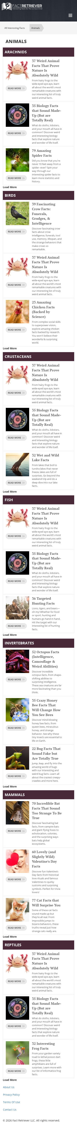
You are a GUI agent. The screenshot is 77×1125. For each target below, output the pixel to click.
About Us (8, 1087)
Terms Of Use (11, 1102)
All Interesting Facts (14, 28)
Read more (14, 88)
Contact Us (9, 1109)
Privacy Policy (11, 1094)
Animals (35, 28)
